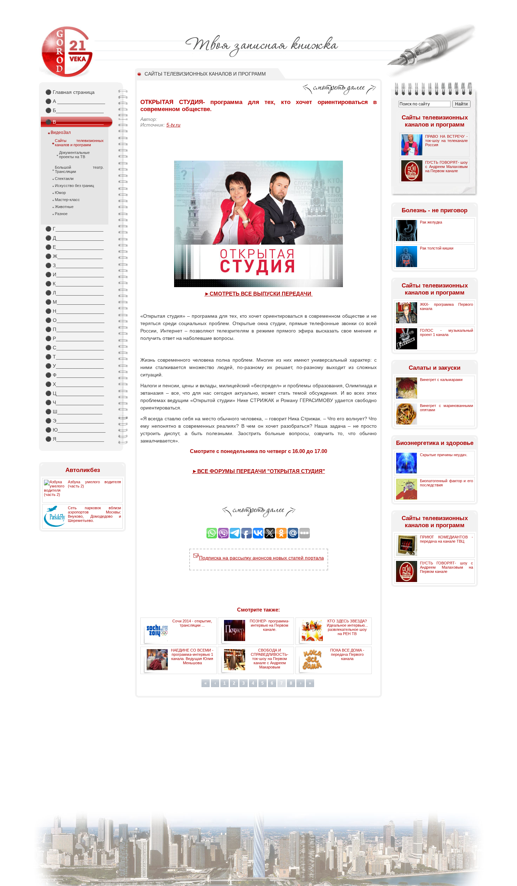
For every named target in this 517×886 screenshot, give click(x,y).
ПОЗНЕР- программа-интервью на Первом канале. (269, 625)
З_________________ (74, 265)
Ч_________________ (74, 402)
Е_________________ (74, 247)
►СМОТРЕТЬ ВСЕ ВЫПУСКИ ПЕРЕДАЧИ (258, 294)
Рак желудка (431, 222)
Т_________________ (74, 357)
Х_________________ (74, 384)
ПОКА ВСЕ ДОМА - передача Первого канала (347, 654)
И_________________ (74, 274)
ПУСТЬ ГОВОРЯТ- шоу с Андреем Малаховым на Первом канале (446, 166)
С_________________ (74, 347)
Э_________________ (74, 420)
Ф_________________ (74, 375)
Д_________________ (74, 238)
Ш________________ (73, 411)
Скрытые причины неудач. (443, 455)
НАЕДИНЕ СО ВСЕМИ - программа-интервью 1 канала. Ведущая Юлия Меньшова (192, 656)
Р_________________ (74, 338)
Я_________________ (74, 439)
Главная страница (70, 92)
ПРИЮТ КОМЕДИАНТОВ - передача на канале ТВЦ (446, 539)
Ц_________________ (74, 393)
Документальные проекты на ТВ (74, 154)
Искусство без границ (74, 185)
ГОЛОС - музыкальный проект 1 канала (446, 332)
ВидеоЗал (61, 132)
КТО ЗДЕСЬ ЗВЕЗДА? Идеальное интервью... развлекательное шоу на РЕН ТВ (347, 627)
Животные (64, 207)
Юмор (60, 192)
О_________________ (74, 320)
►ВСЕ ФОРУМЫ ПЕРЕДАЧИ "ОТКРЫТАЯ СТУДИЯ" (258, 471)
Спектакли (64, 178)
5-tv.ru (173, 125)
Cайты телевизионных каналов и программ (79, 142)
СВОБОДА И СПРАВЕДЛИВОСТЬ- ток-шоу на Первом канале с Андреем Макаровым (269, 658)
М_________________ (75, 302)
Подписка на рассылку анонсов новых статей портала (261, 558)
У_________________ (74, 366)
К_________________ (74, 283)
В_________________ (74, 122)
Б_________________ (74, 110)
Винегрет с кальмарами (441, 379)
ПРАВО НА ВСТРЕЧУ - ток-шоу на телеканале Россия (446, 140)
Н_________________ (74, 311)
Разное (61, 214)
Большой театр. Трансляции (79, 169)
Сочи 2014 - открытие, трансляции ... (192, 623)
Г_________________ (74, 229)
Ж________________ (73, 256)
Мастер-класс (67, 200)
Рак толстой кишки (436, 248)
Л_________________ (74, 293)
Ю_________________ (75, 430)
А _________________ (75, 101)
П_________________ (74, 329)
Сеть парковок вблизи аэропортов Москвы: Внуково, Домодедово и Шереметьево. (94, 514)
